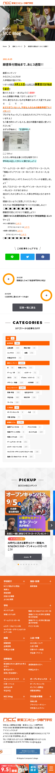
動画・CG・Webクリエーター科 (19, 457)
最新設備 (33, 586)
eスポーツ (30, 372)
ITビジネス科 (34, 427)
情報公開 (33, 701)
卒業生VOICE (14, 358)
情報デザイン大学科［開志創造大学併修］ (39, 621)
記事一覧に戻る (27, 307)
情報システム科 (15, 437)
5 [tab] (29, 564)
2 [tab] (21, 564)
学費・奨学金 (13, 417)
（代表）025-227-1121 (15, 739)
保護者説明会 (35, 690)
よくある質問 (8, 599)
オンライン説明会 (36, 687)
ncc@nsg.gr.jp (35, 742)
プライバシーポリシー (38, 704)
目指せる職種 (9, 596)
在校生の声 (8, 687)
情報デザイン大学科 (15, 432)
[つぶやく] (28, 257)
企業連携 (13, 348)
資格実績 (7, 592)
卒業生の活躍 (9, 649)
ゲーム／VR (13, 372)
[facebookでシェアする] (43, 257)
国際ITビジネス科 (15, 427)
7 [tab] (34, 564)
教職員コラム (14, 422)
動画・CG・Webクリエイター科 (39, 611)
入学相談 (12, 407)
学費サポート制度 (37, 649)
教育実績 (12, 343)
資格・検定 (29, 348)
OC (10, 338)
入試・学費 (34, 646)
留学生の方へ (9, 669)
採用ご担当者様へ (11, 673)
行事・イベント (9, 684)
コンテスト (13, 353)
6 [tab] (31, 564)
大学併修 (33, 382)
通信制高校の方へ (35, 664)
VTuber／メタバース (30, 377)
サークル (12, 402)
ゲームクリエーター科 (17, 442)
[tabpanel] (28, 525)
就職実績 (7, 643)
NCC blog (8, 696)
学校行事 (29, 397)
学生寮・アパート (36, 653)
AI (10, 368)
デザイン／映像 (15, 382)
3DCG (11, 377)
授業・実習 (13, 392)
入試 (31, 412)
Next (51, 525)
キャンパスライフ (15, 388)
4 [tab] (26, 564)
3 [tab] (23, 564)
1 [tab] (18, 564)
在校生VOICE (31, 392)
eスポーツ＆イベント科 (17, 447)
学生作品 (13, 397)
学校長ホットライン (37, 708)
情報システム (25, 368)
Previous (3, 525)
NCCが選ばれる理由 (11, 586)
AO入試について (36, 643)
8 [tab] (37, 564)
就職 (28, 353)
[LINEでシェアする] (12, 257)
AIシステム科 (35, 432)
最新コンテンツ (15, 363)
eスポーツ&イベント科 (12, 626)
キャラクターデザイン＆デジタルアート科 (22, 452)
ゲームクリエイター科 (12, 620)
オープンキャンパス (15, 412)
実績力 (6, 589)
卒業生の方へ (33, 669)
